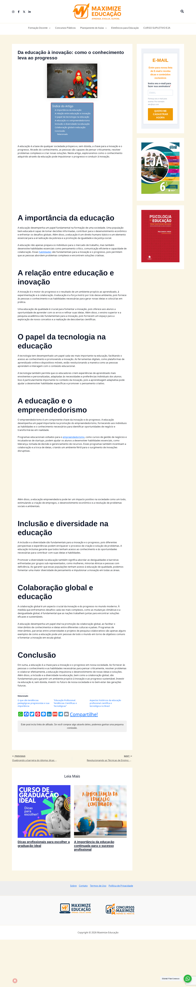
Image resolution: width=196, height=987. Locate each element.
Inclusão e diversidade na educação (72, 124)
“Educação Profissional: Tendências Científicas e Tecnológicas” (65, 703)
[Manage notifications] (15, 980)
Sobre (73, 885)
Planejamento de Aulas (92, 28)
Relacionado (62, 134)
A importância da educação (68, 110)
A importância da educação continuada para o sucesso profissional (94, 845)
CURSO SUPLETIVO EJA (156, 28)
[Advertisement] (72, 182)
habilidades (45, 252)
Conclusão (60, 131)
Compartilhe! (84, 714)
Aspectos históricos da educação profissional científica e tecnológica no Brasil (105, 703)
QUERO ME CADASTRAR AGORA (160, 114)
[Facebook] (18, 11)
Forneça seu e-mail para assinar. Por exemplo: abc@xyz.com (157, 101)
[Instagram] (13, 11)
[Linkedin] (29, 11)
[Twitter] (24, 11)
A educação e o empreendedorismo (72, 120)
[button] (182, 11)
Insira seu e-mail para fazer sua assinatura (159, 85)
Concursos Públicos (65, 28)
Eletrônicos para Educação (125, 28)
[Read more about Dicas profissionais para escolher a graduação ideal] (44, 811)
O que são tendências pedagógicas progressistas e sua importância (33, 703)
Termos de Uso (98, 885)
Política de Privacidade (121, 885)
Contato (83, 885)
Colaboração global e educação (70, 127)
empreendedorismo (74, 437)
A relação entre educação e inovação (73, 113)
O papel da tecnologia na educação (72, 117)
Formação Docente (38, 28)
